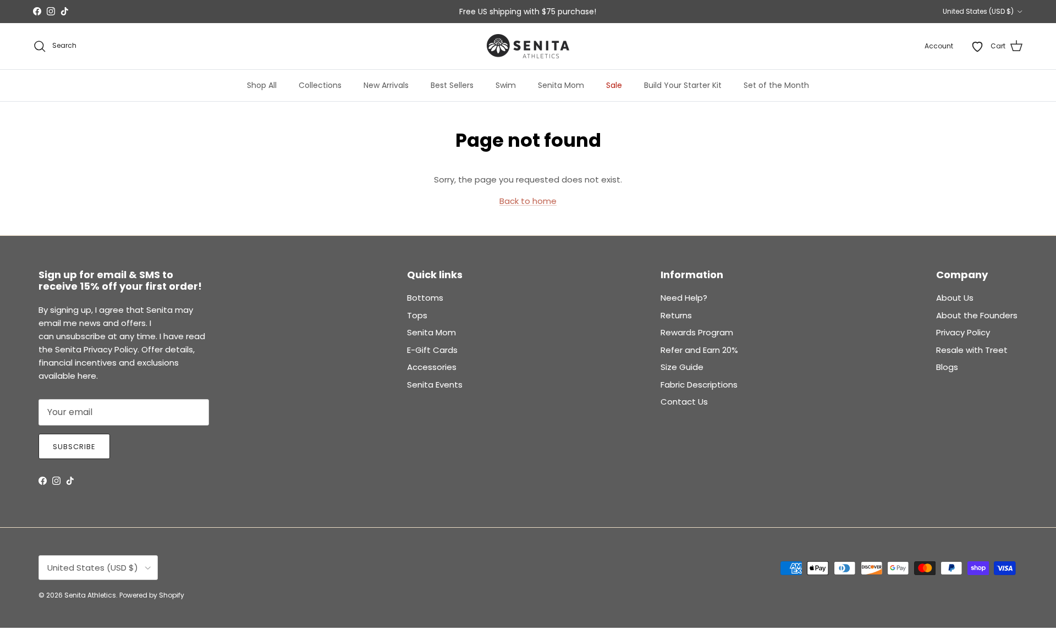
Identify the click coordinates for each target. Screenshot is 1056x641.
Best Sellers (452, 85)
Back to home (528, 201)
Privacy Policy (963, 332)
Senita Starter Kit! (568, 15)
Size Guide (682, 367)
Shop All (262, 85)
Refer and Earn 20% (699, 350)
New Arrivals (386, 85)
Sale (614, 85)
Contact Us (684, 401)
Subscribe (74, 446)
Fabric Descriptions (699, 384)
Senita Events (435, 384)
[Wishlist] (977, 46)
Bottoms (425, 297)
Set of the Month (776, 85)
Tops (417, 315)
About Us (955, 297)
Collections (320, 85)
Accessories (432, 367)
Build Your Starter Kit (683, 85)
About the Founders (977, 315)
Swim (506, 85)
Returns (676, 315)
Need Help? (684, 297)
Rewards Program (697, 332)
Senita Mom (561, 85)
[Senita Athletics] (528, 46)
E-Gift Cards (432, 350)
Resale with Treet (972, 350)
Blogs (947, 367)
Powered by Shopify (151, 595)
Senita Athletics (90, 595)
